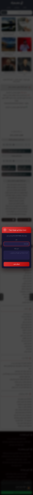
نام (16, 240)
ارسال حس (17, 264)
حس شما (16, 249)
